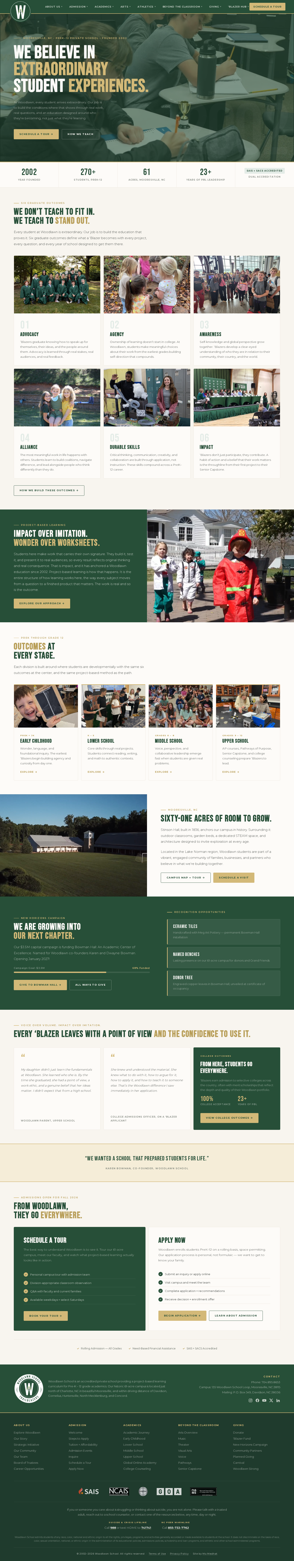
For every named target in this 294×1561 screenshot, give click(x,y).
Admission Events (80, 1450)
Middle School (169, 741)
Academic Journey (136, 1432)
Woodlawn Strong (245, 1469)
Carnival (238, 1462)
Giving (215, 6)
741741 (146, 1527)
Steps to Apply (79, 1438)
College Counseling (137, 1469)
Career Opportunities (29, 1469)
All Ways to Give (90, 984)
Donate (238, 1432)
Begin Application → (182, 1315)
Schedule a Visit (234, 877)
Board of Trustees (26, 1462)
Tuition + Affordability (83, 1444)
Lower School (101, 741)
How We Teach (80, 134)
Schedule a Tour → (36, 134)
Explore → (28, 771)
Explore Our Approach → (42, 603)
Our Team (21, 1456)
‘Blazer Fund (242, 1438)
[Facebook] (257, 1400)
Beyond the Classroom (183, 6)
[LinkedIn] (278, 1400)
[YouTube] (264, 1400)
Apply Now (76, 1469)
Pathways (184, 1462)
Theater (183, 1444)
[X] (271, 1400)
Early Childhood (36, 741)
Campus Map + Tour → (186, 877)
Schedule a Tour (267, 6)
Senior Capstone (190, 1469)
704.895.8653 (271, 1382)
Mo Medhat (210, 1553)
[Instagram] (250, 1400)
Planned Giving (243, 1456)
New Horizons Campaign (250, 1444)
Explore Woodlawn (27, 1432)
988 (113, 1527)
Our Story (20, 1438)
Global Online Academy (139, 1462)
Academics (104, 6)
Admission (78, 6)
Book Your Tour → (45, 1315)
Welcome (75, 1432)
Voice (182, 1456)
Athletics (147, 6)
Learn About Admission (236, 1315)
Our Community (25, 1450)
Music (182, 1438)
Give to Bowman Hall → (40, 984)
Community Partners (247, 1450)
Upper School (235, 741)
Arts (126, 6)
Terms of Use (157, 1553)
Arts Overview (188, 1432)
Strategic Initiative (26, 1444)
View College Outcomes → (229, 1117)
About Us (53, 6)
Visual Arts (185, 1450)
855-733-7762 (178, 1527)
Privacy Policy (179, 1553)
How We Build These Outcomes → (49, 490)
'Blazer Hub (238, 6)
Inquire (73, 1456)
